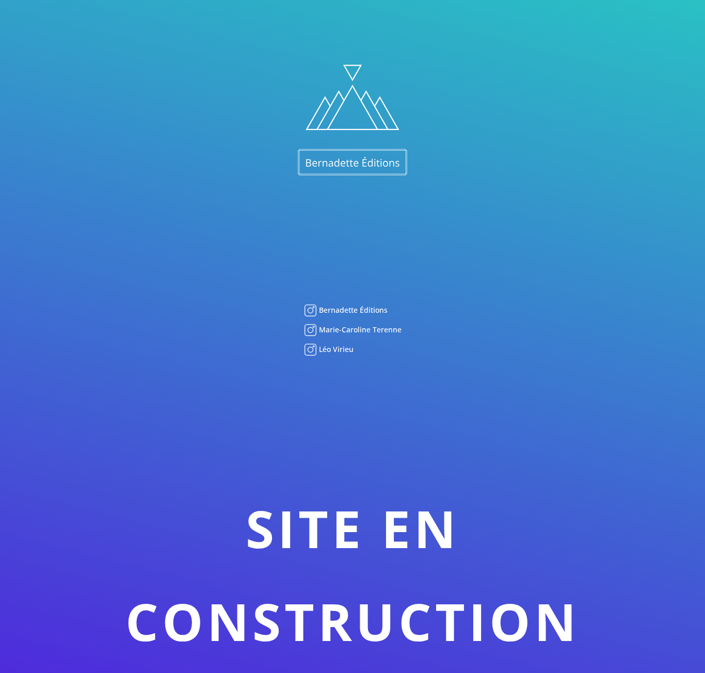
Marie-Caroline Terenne (359, 329)
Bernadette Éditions (352, 310)
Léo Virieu (335, 349)
